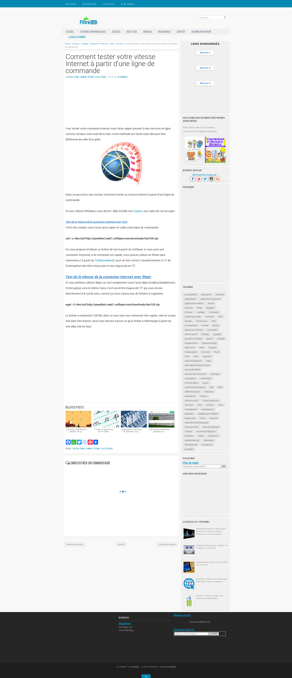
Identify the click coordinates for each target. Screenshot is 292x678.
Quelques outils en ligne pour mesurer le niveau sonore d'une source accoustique (211, 531)
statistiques (208, 409)
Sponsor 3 (205, 83)
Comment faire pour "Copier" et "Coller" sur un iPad (211, 546)
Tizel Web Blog (126, 630)
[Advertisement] (121, 104)
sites (220, 405)
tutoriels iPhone (211, 427)
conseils (209, 316)
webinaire (213, 435)
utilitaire (189, 435)
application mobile (194, 303)
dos (214, 321)
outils (111, 43)
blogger (210, 307)
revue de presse (211, 400)
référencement (192, 391)
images (212, 347)
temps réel (190, 418)
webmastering (192, 440)
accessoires (190, 294)
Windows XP (191, 444)
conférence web (193, 316)
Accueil (70, 4)
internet (104, 43)
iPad (216, 352)
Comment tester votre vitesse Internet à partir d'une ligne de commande (110, 63)
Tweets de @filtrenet (199, 621)
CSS (220, 316)
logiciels (207, 356)
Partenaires (164, 32)
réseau (203, 396)
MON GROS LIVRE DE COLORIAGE (198, 127)
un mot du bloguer (206, 431)
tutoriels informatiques (196, 422)
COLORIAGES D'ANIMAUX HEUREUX (200, 131)
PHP (220, 387)
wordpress (207, 444)
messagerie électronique (197, 365)
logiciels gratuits (193, 360)
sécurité (189, 405)
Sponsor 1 (205, 52)
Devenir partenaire (201, 32)
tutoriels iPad (191, 427)
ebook (216, 325)
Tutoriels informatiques (93, 32)
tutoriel (213, 418)
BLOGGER (172, 667)
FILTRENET (135, 667)
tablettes (189, 413)
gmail (209, 338)
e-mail (205, 325)
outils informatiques (195, 387)
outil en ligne (191, 382)
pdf (211, 387)
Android (147, 32)
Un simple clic (125, 627)
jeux (196, 356)
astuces (116, 32)
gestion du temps (193, 338)
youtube (189, 449)
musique (215, 374)
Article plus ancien (167, 544)
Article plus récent (74, 544)
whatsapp (209, 440)
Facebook (89, 4)
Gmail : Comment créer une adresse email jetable (209, 597)
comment (94, 43)
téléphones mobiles (208, 413)
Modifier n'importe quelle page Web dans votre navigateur (211, 580)
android (220, 294)
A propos (128, 4)
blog (199, 307)
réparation (190, 396)
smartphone (191, 409)
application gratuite (210, 299)
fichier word (191, 334)
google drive (191, 343)
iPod (187, 356)
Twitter (188, 431)
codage (84, 43)
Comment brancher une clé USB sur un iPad (212, 563)
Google (220, 338)
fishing (205, 334)
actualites (206, 294)
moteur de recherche (195, 374)
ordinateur (206, 378)
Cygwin (137, 211)
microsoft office (192, 369)
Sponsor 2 (205, 68)
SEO (200, 405)
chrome (188, 312)
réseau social (191, 400)
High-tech (132, 32)
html (202, 347)
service (119, 43)
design (188, 321)
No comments (123, 77)
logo (208, 360)
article (211, 303)
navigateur (190, 378)
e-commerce (191, 325)
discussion (201, 321)
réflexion (209, 391)
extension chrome (194, 329)
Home (67, 43)
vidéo (201, 435)
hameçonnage (209, 343)
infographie (191, 352)
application (190, 299)
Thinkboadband (104, 260)
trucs (202, 418)
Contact (109, 4)
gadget (217, 334)
